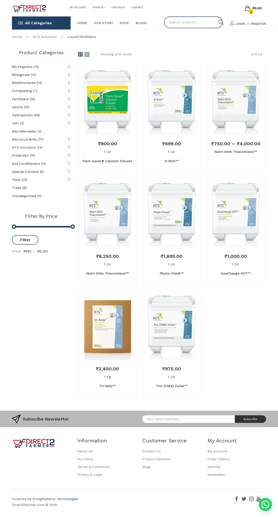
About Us (85, 451)
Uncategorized (24, 196)
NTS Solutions (45, 37)
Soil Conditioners (26, 164)
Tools (16, 180)
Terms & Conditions (93, 467)
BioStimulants (23, 83)
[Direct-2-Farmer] (29, 8)
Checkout (118, 7)
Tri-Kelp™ (107, 386)
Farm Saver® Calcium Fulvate (107, 161)
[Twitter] (244, 498)
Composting (22, 91)
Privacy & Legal (90, 475)
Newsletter (216, 475)
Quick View (114, 125)
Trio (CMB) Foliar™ (171, 386)
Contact (137, 7)
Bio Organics (22, 67)
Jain (15, 123)
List (87, 54)
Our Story (85, 459)
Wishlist (99, 7)
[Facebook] (236, 498)
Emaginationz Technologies (55, 499)
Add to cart (101, 351)
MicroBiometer (24, 131)
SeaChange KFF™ (235, 273)
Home (17, 37)
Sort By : (257, 54)
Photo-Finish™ (172, 273)
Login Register (250, 23)
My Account (78, 7)
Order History (218, 459)
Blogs (146, 467)
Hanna (17, 107)
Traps (17, 188)
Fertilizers (20, 99)
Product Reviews (156, 459)
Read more (101, 125)
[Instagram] (251, 498)
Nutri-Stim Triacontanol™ (235, 152)
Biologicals (21, 75)
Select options (229, 125)
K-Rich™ (171, 161)
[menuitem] (82, 22)
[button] (265, 504)
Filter (25, 239)
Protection (20, 155)
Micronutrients (24, 139)
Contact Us (151, 451)
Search (221, 22)
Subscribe (250, 419)
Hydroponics (22, 115)
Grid (80, 54)
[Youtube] (258, 498)
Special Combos (25, 172)
